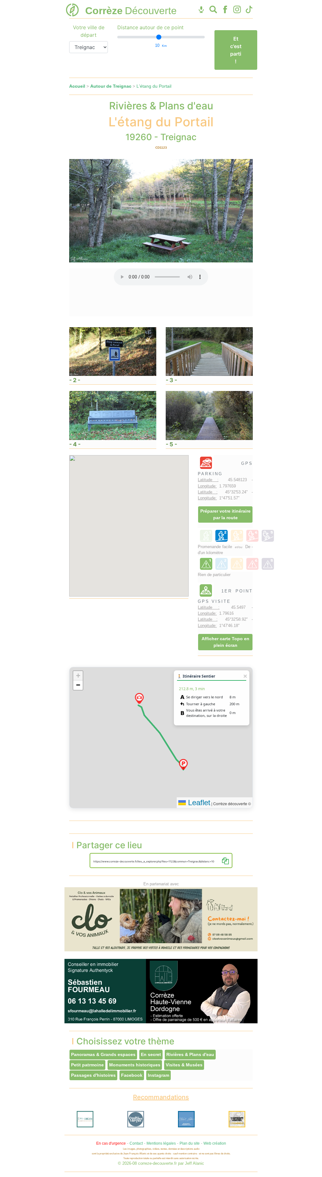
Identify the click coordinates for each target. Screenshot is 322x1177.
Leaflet (198, 802)
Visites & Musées (184, 1064)
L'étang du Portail (153, 86)
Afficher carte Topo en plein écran (225, 642)
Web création (214, 1143)
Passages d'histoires (93, 1075)
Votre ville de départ (88, 31)
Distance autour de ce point (150, 27)
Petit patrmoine (87, 1064)
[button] (183, 764)
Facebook (131, 1075)
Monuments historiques (134, 1064)
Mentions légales (161, 1143)
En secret (151, 1054)
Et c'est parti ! (236, 50)
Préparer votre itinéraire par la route (225, 514)
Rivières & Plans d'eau (190, 1054)
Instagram (158, 1075)
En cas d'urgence (111, 1143)
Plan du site (190, 1143)
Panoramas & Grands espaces (103, 1054)
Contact (136, 1143)
